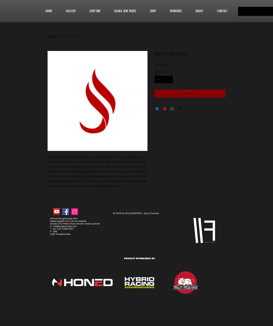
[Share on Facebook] (157, 108)
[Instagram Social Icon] (74, 211)
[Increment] (169, 79)
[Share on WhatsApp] (172, 108)
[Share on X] (179, 108)
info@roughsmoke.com (65, 226)
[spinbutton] (163, 79)
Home (52, 36)
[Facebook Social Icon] (65, 211)
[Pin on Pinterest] (164, 108)
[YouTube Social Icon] (56, 211)
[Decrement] (157, 79)
